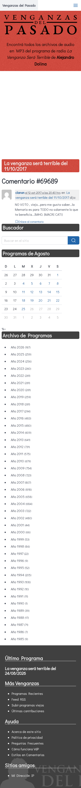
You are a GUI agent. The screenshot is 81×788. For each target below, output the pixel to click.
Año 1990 (19, 603)
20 (40, 300)
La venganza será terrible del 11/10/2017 (36, 166)
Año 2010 (21, 461)
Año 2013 (20, 439)
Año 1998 (20, 546)
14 (49, 292)
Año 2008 (21, 475)
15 (57, 292)
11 (23, 292)
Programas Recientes (27, 693)
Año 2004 (21, 503)
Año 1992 (20, 589)
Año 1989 (20, 610)
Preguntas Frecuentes (28, 743)
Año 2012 (20, 447)
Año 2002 (21, 518)
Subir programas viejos (28, 705)
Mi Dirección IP (23, 775)
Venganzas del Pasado (19, 5)
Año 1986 (19, 632)
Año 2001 (20, 525)
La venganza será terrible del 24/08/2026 (30, 671)
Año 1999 (20, 539)
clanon (20, 192)
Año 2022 (20, 375)
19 (32, 300)
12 (31, 292)
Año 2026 (21, 347)
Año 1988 (20, 617)
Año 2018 (20, 404)
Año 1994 (21, 575)
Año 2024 (21, 361)
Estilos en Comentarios (28, 755)
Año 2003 (21, 510)
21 (49, 300)
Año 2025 (21, 354)
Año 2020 (21, 390)
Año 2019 (21, 397)
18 (23, 300)
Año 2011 (21, 454)
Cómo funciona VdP (25, 749)
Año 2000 (21, 532)
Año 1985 (19, 639)
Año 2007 (21, 482)
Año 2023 (21, 368)
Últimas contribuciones (28, 711)
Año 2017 (21, 411)
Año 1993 (21, 582)
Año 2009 (21, 468)
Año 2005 (21, 496)
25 (23, 309)
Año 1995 (20, 567)
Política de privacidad (27, 737)
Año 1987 (19, 624)
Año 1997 (20, 553)
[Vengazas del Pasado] (40, 33)
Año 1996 (19, 560)
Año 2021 (20, 383)
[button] (75, 5)
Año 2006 (21, 489)
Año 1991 (19, 596)
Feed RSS (19, 699)
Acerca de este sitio (26, 731)
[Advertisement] (40, 113)
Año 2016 (21, 418)
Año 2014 (21, 432)
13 (40, 292)
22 (57, 300)
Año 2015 (21, 425)
